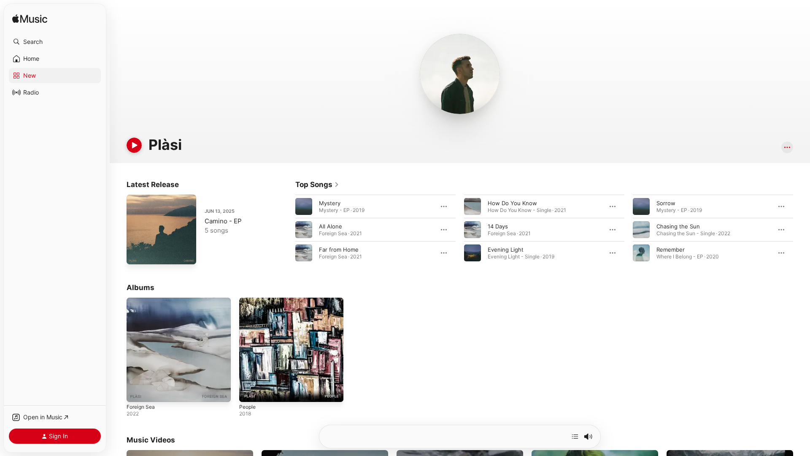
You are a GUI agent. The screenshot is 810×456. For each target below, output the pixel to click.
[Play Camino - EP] (137, 253)
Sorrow (665, 203)
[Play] (134, 145)
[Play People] (249, 391)
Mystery (329, 203)
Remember (670, 249)
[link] (317, 184)
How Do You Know (512, 203)
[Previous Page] (287, 230)
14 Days (498, 226)
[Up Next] (575, 436)
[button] (54, 42)
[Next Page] (801, 230)
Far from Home (339, 249)
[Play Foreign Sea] (137, 391)
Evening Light (506, 249)
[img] (29, 19)
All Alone (330, 226)
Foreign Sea (142, 301)
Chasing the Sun (678, 226)
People (248, 301)
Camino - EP (223, 221)
